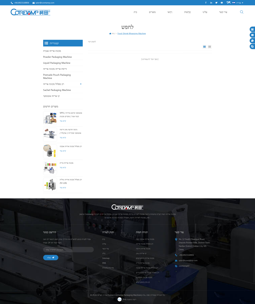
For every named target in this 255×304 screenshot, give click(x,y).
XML (104, 263)
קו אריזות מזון (141, 253)
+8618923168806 (21, 2)
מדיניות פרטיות (108, 267)
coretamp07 (184, 265)
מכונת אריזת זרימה (143, 248)
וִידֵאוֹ (170, 12)
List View (210, 47)
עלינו (205, 12)
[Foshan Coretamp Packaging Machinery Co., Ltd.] (30, 12)
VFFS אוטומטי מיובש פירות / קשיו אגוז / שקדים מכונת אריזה (71, 114)
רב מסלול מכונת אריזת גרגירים (147, 272)
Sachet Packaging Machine (57, 90)
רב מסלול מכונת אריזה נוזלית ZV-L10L (71, 181)
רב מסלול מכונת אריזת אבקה (71, 146)
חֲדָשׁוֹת (187, 12)
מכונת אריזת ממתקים (144, 277)
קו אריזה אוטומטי (51, 96)
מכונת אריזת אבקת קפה (145, 239)
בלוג (103, 253)
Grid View (205, 47)
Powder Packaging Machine (57, 56)
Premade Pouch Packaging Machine (57, 76)
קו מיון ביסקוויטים (143, 282)
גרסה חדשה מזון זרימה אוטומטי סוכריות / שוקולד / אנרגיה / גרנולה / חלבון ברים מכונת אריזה (71, 131)
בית (135, 12)
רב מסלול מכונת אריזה (53, 84)
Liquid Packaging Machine (56, 62)
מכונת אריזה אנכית (52, 50)
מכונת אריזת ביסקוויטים (145, 258)
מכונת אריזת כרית (66, 163)
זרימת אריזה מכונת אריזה (55, 68)
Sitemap (106, 258)
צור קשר (223, 12)
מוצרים (152, 12)
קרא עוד (63, 120)
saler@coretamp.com (45, 2)
